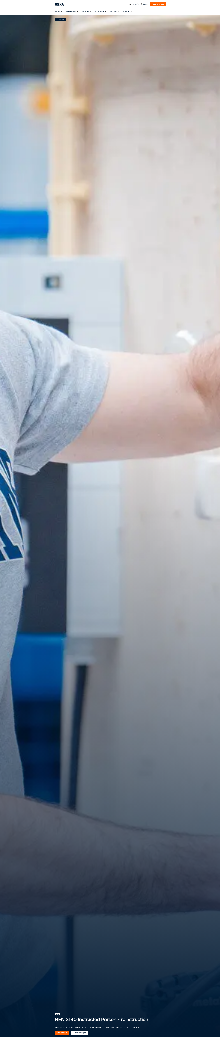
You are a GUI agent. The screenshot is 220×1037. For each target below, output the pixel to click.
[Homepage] (59, 4)
